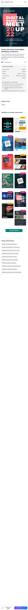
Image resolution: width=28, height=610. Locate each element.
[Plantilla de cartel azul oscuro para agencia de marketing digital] (20, 143)
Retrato (3, 104)
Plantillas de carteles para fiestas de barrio (11, 266)
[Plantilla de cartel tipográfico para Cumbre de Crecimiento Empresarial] (7, 125)
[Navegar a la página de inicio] (7, 2)
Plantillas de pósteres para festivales (10, 259)
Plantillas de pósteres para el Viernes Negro (11, 272)
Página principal (4, 5)
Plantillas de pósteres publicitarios (9, 244)
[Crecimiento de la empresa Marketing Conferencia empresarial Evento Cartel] (20, 125)
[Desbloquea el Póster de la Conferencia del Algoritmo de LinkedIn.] (7, 196)
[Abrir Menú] (25, 2)
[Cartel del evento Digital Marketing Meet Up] (7, 143)
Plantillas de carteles (20, 5)
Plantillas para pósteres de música (9, 256)
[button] (7, 607)
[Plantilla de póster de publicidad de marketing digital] (20, 162)
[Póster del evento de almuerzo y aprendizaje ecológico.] (7, 181)
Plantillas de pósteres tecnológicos (9, 269)
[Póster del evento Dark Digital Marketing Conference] (20, 199)
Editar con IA (22, 608)
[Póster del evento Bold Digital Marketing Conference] (20, 181)
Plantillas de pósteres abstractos (9, 262)
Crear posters (11, 5)
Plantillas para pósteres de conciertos (10, 253)
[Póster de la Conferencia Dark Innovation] (20, 218)
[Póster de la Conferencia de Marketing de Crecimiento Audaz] (7, 210)
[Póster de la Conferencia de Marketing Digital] (7, 162)
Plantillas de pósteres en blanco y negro (10, 250)
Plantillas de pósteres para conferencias (10, 247)
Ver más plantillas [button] (14, 230)
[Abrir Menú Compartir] (25, 62)
